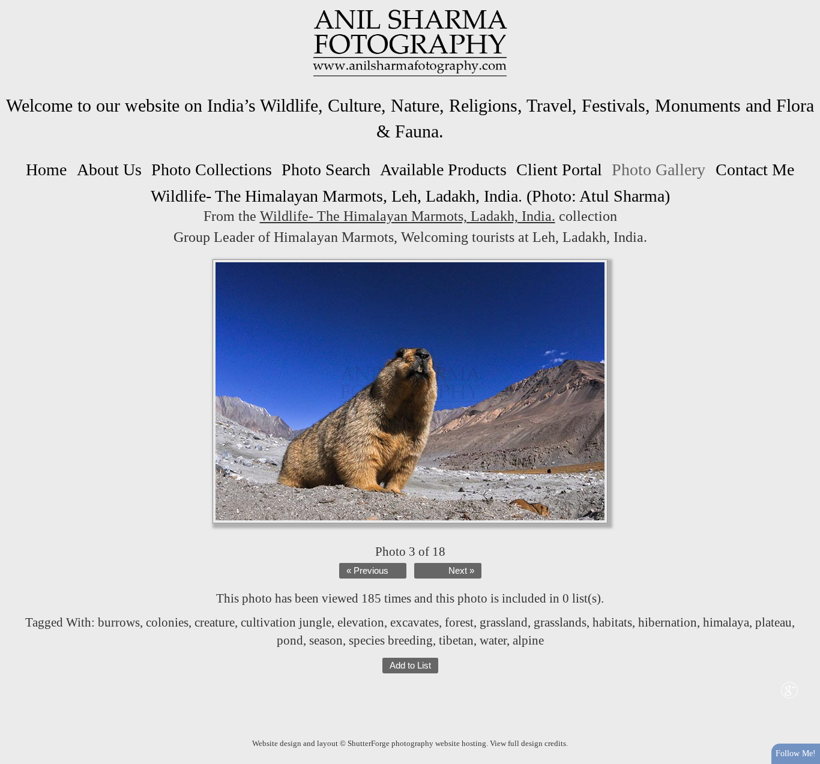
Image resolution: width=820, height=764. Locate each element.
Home (46, 169)
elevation (360, 622)
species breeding (391, 640)
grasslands (560, 622)
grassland (504, 622)
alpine (528, 640)
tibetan (456, 640)
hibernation (667, 622)
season (326, 640)
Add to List (410, 665)
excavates (414, 622)
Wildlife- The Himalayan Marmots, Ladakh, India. (407, 216)
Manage (804, 6)
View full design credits (528, 743)
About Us (109, 169)
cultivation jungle (286, 622)
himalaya (726, 622)
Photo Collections (211, 169)
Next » (461, 571)
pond (290, 640)
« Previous (367, 571)
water (493, 640)
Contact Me (755, 169)
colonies (167, 622)
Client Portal (559, 169)
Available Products (443, 169)
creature (214, 622)
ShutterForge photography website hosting (417, 743)
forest (459, 622)
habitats (612, 622)
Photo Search (326, 169)
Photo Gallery (658, 169)
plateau (773, 622)
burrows (119, 622)
